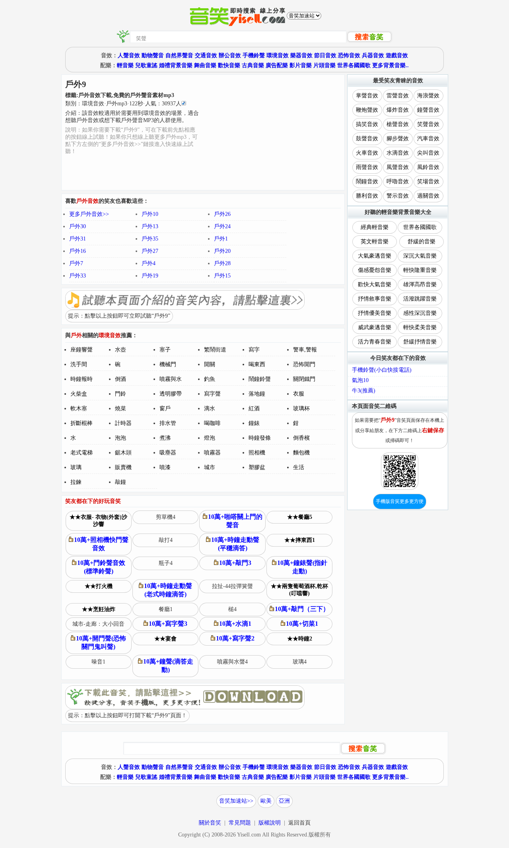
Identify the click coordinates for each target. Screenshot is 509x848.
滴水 (209, 408)
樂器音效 (301, 55)
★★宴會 (165, 639)
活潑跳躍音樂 (420, 299)
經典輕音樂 (375, 227)
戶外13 (150, 226)
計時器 (123, 423)
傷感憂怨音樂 (374, 270)
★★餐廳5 (299, 517)
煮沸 (165, 438)
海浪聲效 (428, 96)
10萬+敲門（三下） (302, 608)
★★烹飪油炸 (98, 609)
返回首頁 (299, 823)
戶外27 (150, 251)
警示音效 (398, 196)
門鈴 (120, 394)
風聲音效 (398, 167)
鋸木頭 (123, 453)
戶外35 (150, 239)
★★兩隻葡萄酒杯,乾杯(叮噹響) (299, 589)
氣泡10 (360, 380)
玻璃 (76, 467)
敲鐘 (120, 482)
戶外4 (148, 263)
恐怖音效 (349, 55)
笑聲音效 (428, 124)
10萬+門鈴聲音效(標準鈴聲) (101, 566)
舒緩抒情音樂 (420, 342)
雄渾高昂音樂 (420, 284)
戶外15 (222, 276)
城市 (209, 467)
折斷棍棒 (81, 423)
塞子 (165, 350)
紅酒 (254, 408)
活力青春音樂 (374, 342)
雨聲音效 (367, 167)
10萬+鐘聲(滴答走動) (168, 665)
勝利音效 (367, 196)
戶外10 (150, 214)
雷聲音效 (398, 96)
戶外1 (221, 239)
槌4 (232, 609)
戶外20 (222, 251)
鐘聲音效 (428, 110)
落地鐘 (257, 394)
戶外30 (77, 226)
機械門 (167, 364)
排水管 (167, 423)
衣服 (298, 394)
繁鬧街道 (215, 350)
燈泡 (209, 438)
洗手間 (78, 364)
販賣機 (123, 467)
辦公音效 (230, 55)
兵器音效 (373, 55)
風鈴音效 (428, 167)
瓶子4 (166, 563)
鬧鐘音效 (367, 181)
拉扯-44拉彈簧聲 (232, 586)
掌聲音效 (367, 96)
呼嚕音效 (398, 181)
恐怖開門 (304, 364)
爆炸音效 (398, 110)
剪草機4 (165, 517)
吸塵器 (167, 453)
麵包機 (301, 453)
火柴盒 (78, 394)
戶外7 (76, 263)
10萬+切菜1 (302, 623)
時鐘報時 (81, 379)
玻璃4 (300, 662)
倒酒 (120, 379)
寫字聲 (212, 394)
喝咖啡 (212, 423)
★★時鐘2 (299, 639)
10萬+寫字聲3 (168, 623)
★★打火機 (99, 586)
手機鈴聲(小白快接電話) (382, 370)
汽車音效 (428, 139)
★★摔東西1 (299, 540)
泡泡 (120, 438)
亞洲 (284, 801)
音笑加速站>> (236, 801)
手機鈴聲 (254, 55)
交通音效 (206, 55)
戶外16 (77, 251)
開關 (209, 364)
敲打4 (166, 540)
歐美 (266, 801)
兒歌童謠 (146, 65)
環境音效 (277, 55)
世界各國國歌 (354, 65)
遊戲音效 (397, 55)
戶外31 (77, 239)
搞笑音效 (367, 124)
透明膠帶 (170, 394)
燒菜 (120, 408)
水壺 (120, 350)
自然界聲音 (179, 55)
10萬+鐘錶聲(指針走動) (302, 566)
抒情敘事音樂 (374, 299)
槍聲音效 (398, 124)
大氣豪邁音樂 (374, 256)
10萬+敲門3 (235, 562)
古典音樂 (253, 65)
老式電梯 (81, 453)
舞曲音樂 (205, 65)
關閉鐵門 (304, 379)
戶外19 (150, 276)
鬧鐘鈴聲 (260, 379)
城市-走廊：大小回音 (98, 624)
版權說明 (269, 823)
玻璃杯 (301, 408)
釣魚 (209, 379)
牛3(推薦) (363, 391)
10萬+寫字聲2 (235, 638)
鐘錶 (254, 423)
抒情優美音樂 (374, 313)
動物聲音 (153, 55)
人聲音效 (129, 55)
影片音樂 (300, 65)
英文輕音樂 (375, 242)
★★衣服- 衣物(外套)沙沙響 (98, 520)
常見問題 (240, 823)
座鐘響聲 (81, 350)
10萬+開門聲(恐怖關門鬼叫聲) (101, 642)
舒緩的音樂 (421, 242)
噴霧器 (212, 453)
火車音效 (367, 153)
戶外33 (77, 276)
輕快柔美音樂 (420, 327)
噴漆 (165, 467)
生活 (298, 467)
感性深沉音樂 (420, 313)
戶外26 (222, 214)
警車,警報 (305, 350)
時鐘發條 (260, 438)
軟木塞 (78, 408)
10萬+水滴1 (235, 623)
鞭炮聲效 (367, 110)
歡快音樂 (229, 65)
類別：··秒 (123, 104)
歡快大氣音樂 (374, 284)
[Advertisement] (272, 132)
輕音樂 (125, 65)
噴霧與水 (170, 379)
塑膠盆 (257, 467)
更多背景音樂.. (390, 65)
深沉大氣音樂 (420, 256)
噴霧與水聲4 (232, 662)
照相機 (257, 453)
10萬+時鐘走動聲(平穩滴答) (235, 543)
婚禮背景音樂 (175, 65)
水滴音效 (398, 153)
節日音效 (325, 55)
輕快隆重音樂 (420, 270)
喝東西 (257, 364)
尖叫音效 (428, 153)
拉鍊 (76, 482)
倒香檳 (301, 438)
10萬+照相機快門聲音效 (101, 543)
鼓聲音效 (367, 139)
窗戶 (165, 408)
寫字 (254, 350)
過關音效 (428, 196)
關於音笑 (210, 823)
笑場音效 (428, 181)
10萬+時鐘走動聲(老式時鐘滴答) (168, 590)
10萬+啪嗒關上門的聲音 (235, 520)
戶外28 (222, 263)
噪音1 (98, 662)
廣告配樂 (277, 65)
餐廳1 (166, 609)
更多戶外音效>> (89, 214)
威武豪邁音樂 (374, 327)
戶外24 (222, 226)
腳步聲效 (398, 139)
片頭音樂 (324, 65)
